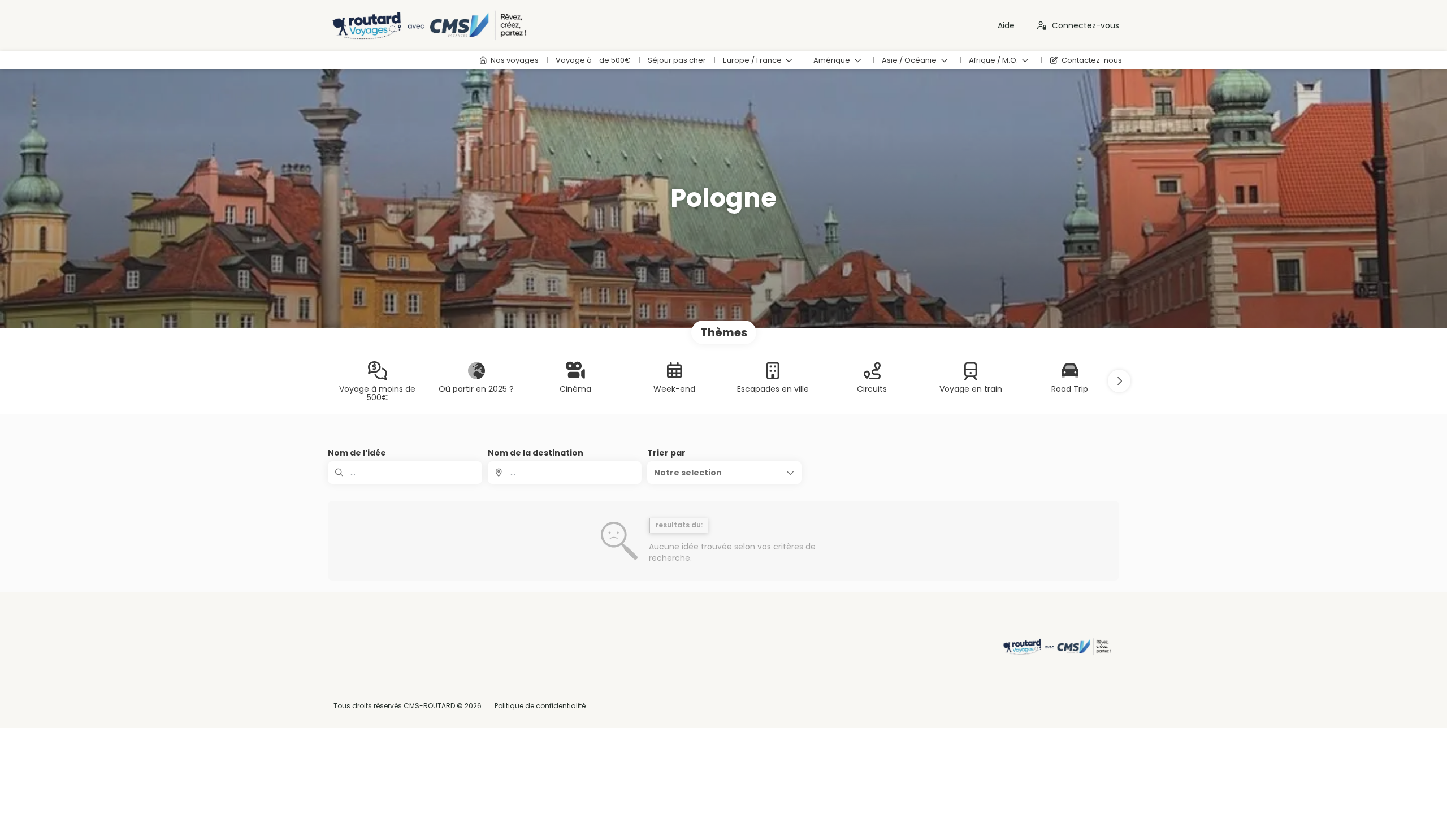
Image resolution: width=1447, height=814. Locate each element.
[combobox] (565, 472)
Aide (1006, 25)
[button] (1119, 381)
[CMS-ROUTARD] (1056, 646)
